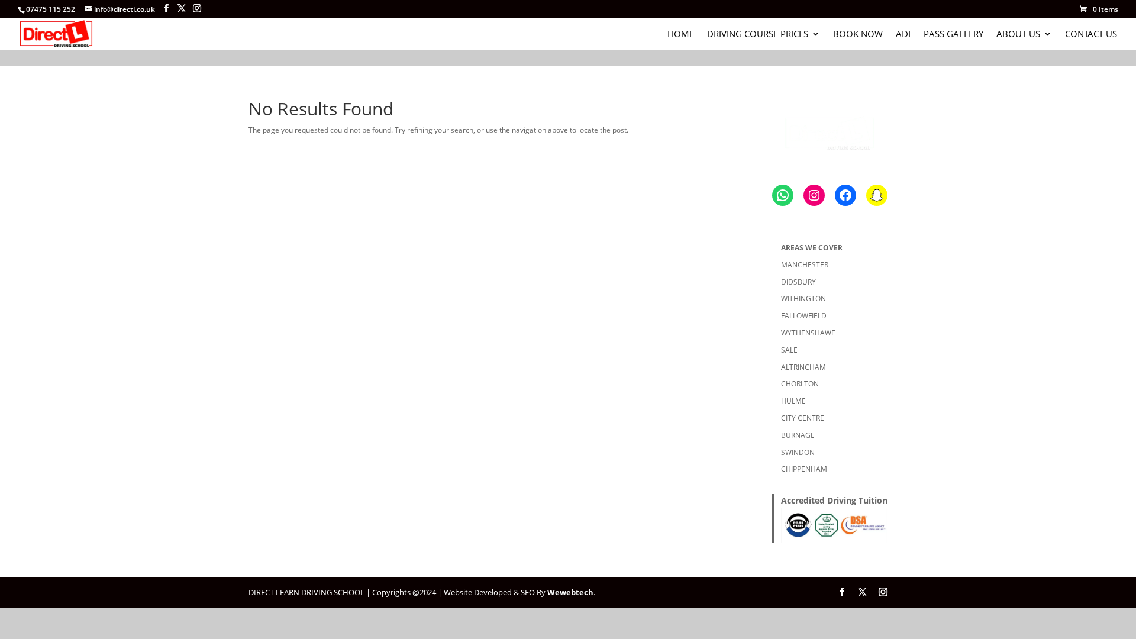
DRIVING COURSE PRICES (757, 35)
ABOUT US (1018, 35)
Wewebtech (570, 592)
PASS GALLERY (953, 35)
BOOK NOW (858, 35)
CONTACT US (1091, 35)
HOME (680, 35)
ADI (903, 35)
